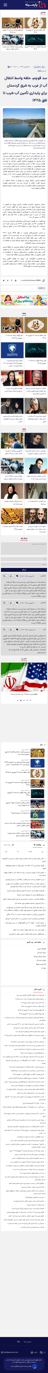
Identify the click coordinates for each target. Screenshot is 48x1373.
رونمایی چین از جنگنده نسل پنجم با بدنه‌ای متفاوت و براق (13, 48)
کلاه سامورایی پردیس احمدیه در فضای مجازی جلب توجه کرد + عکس (24, 1046)
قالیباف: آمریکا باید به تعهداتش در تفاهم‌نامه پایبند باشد (27, 1086)
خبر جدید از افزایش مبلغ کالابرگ (34, 1197)
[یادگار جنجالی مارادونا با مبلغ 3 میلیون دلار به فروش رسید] (38, 804)
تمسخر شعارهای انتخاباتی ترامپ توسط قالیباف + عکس (28, 1158)
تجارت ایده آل (41, 960)
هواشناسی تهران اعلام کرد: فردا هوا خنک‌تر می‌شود (29, 1155)
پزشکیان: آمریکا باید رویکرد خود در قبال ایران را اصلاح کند (27, 1042)
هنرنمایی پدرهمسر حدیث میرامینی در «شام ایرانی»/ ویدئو (25, 918)
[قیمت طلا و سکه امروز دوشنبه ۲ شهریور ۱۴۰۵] (12, 516)
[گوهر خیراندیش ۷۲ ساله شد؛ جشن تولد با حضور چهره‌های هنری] (35, 406)
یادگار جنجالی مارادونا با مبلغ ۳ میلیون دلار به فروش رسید (18, 804)
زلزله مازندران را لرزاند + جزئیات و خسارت (32, 1187)
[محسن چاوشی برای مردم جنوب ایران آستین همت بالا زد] (35, 466)
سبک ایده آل (41, 952)
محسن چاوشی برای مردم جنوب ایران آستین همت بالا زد (36, 477)
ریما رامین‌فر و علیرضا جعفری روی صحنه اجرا (13, 502)
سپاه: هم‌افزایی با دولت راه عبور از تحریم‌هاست (30, 1137)
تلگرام (35, 1352)
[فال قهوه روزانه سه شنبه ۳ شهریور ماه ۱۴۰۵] (13, 23)
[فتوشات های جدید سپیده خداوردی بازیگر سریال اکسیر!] (12, 378)
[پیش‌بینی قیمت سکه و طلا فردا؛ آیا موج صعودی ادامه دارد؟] (38, 753)
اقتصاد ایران (41, 949)
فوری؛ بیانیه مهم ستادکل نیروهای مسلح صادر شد (29, 1032)
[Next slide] (44, 676)
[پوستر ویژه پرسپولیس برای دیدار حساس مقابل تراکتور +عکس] (38, 824)
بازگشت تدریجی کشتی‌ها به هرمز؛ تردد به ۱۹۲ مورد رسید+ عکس (25, 1024)
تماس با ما (27, 1342)
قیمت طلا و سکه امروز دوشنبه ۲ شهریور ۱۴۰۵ (12, 527)
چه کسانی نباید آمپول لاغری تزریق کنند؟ (32, 1003)
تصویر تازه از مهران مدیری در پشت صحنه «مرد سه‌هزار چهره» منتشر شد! (36, 529)
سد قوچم (41, 288)
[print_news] (15, 280)
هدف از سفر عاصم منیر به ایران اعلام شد (32, 1227)
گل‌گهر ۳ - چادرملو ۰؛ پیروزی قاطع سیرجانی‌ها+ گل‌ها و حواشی (26, 1078)
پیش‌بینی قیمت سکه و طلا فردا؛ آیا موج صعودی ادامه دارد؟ (17, 753)
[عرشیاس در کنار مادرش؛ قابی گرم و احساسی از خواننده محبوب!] (35, 441)
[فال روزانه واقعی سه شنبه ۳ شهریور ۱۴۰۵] (35, 39)
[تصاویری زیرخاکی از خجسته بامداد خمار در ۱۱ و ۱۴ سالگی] (12, 441)
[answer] (17, 576)
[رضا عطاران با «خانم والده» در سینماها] (35, 491)
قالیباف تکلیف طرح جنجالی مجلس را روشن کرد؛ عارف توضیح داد (25, 1089)
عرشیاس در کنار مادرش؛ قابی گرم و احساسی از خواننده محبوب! (36, 452)
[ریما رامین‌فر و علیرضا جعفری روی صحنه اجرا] (12, 491)
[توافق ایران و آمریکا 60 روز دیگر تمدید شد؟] (24, 677)
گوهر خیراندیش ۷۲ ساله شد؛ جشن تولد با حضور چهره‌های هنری (36, 419)
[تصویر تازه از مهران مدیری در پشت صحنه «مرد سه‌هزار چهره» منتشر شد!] (35, 516)
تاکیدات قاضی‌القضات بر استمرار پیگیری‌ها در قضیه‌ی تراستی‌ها (26, 1127)
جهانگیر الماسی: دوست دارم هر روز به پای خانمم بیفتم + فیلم (23, 899)
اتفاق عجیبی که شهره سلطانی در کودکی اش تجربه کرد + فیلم (26, 1216)
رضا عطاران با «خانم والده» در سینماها (37, 502)
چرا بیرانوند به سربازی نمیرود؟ (20, 813)
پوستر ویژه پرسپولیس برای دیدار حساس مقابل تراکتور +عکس (17, 824)
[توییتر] (3, 280)
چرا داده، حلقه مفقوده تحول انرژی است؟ (32, 1173)
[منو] (5, 5)
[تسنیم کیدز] (24, 300)
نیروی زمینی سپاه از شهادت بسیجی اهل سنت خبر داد (28, 1169)
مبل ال (43, 968)
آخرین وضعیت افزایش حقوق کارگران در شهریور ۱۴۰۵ (28, 1074)
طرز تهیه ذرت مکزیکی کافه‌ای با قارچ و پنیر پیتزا (30, 995)
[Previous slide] (4, 676)
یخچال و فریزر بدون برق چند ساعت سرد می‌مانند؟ (29, 999)
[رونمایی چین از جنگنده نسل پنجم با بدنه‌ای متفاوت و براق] (13, 39)
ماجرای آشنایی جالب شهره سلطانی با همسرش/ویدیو (29, 1201)
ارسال (24, 570)
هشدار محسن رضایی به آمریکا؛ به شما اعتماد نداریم (29, 1049)
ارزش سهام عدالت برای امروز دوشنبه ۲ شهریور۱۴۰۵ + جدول (26, 1151)
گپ (44, 1352)
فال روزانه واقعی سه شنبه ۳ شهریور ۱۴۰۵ (35, 48)
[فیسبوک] (11, 280)
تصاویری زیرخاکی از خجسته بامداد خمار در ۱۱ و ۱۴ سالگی (13, 452)
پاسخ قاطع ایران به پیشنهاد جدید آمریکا (30, 895)
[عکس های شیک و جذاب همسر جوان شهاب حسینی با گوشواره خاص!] (12, 406)
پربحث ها (7, 845)
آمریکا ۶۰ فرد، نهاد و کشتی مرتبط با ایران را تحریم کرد (28, 1028)
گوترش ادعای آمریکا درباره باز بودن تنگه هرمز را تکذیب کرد (27, 1141)
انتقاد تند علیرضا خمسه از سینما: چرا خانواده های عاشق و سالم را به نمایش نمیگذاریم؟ (36, 391)
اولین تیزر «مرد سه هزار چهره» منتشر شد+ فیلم (28, 930)
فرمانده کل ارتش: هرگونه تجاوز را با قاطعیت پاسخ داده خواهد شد (25, 1166)
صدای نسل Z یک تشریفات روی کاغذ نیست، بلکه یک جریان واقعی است (23, 1057)
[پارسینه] (34, 5)
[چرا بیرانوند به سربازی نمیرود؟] (38, 814)
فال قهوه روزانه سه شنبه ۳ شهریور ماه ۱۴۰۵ (13, 31)
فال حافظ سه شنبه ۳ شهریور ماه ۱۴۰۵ (35, 31)
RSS (18, 1342)
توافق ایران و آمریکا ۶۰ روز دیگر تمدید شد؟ (24, 694)
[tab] (30, 700)
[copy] (44, 280)
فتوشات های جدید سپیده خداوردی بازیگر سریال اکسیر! (13, 389)
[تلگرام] (7, 280)
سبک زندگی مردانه (40, 956)
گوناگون (43, 13)
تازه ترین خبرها (41, 964)
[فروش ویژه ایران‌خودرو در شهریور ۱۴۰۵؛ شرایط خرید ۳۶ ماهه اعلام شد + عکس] (12, 350)
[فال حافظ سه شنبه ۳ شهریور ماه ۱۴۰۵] (35, 23)
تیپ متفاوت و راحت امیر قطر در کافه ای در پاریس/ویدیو (25, 879)
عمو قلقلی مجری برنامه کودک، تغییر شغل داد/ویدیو (26, 934)
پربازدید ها (37, 845)
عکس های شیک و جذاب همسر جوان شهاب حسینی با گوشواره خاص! (12, 419)
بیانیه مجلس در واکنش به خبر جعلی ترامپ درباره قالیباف (27, 1071)
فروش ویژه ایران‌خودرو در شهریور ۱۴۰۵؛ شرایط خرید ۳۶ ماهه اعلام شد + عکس (12, 363)
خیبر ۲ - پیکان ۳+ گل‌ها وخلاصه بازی (33, 1103)
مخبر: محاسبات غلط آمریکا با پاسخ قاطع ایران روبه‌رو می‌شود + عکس (24, 1082)
